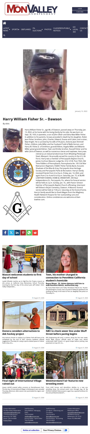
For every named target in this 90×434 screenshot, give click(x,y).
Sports (15, 29)
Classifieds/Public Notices (61, 29)
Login (80, 9)
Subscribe (79, 12)
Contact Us (84, 29)
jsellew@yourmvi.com (31, 422)
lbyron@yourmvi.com (52, 416)
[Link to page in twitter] (11, 232)
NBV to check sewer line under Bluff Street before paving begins (66, 332)
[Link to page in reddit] (35, 232)
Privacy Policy (7, 420)
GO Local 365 (75, 29)
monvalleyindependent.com (11, 412)
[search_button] (4, 35)
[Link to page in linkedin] (17, 232)
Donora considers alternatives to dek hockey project (21, 332)
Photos (47, 29)
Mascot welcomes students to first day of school (21, 276)
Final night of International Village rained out (21, 382)
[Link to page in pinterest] (23, 232)
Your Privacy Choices (52, 430)
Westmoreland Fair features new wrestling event (64, 382)
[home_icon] (4, 23)
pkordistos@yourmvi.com (54, 422)
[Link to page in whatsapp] (29, 232)
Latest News (6, 29)
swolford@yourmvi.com (32, 416)
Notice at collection (31, 430)
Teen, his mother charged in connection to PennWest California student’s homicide (65, 277)
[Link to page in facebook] (5, 232)
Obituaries (26, 29)
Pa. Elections (37, 29)
